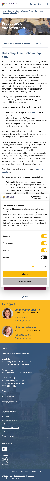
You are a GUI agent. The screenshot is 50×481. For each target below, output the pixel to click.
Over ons (11, 11)
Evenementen (19, 476)
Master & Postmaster (11, 420)
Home (4, 11)
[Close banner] (46, 197)
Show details (37, 267)
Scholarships (39, 11)
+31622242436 (21, 317)
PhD (4, 431)
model (33, 112)
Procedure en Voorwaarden (17, 43)
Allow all (25, 274)
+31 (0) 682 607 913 (23, 335)
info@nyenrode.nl (10, 401)
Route (4, 391)
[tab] (26, 296)
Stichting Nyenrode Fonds (24, 11)
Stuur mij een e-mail (23, 320)
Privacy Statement (12, 478)
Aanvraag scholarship (10, 13)
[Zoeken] (31, 4)
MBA (4, 424)
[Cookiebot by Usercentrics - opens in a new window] (31, 197)
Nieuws (31, 476)
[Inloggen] (35, 4)
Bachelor (6, 416)
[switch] (44, 243)
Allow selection (25, 282)
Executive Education (10, 427)
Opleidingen (7, 476)
